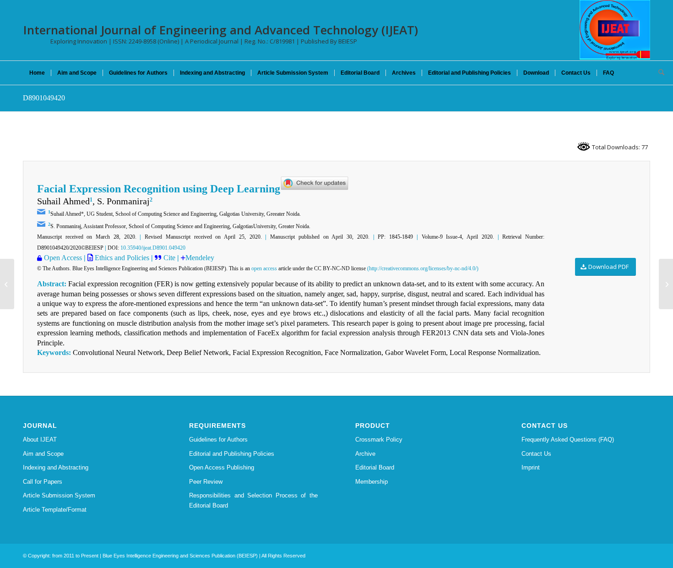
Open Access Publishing (221, 467)
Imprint (530, 467)
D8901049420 (44, 98)
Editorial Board (374, 467)
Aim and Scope (43, 453)
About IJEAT (40, 439)
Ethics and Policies (121, 258)
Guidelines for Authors (218, 439)
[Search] (658, 72)
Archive (365, 453)
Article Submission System (59, 495)
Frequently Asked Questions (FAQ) (567, 439)
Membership (371, 481)
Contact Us (536, 453)
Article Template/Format (55, 509)
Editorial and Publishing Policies (231, 453)
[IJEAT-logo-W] (615, 30)
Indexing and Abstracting (55, 467)
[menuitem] (37, 72)
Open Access (63, 258)
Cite (170, 258)
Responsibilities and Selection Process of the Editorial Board (253, 500)
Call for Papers (42, 481)
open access (264, 268)
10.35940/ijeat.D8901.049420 (152, 248)
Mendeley (199, 258)
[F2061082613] (7, 284)
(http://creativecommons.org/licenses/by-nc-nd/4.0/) (422, 268)
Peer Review (206, 481)
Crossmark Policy (378, 439)
